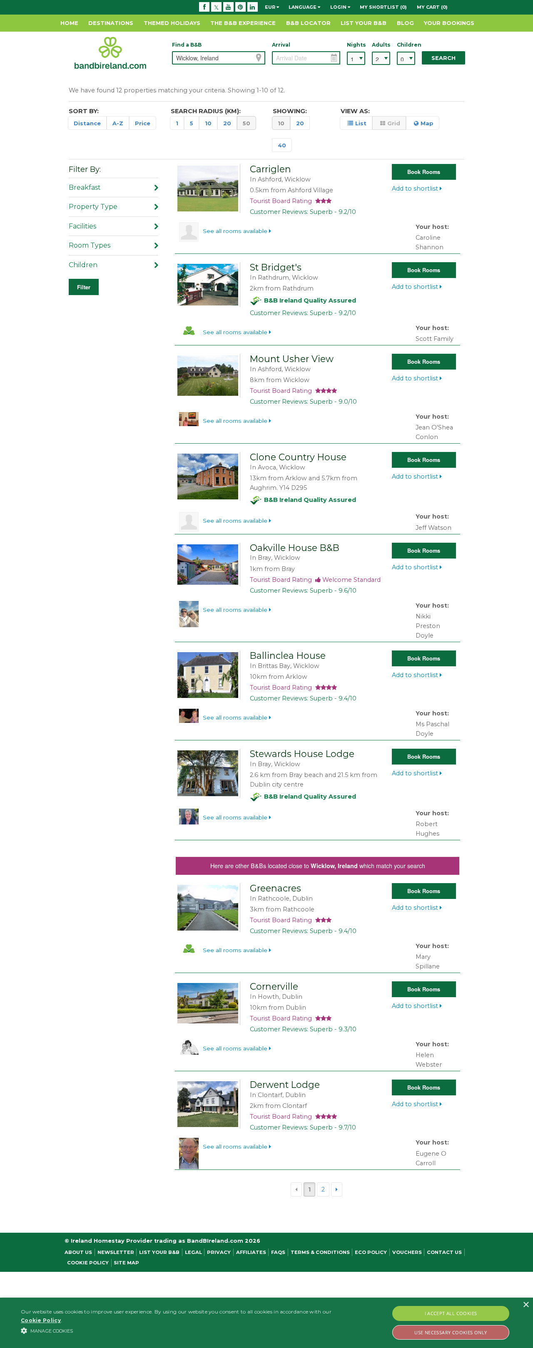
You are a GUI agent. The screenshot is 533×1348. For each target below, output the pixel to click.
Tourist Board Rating (282, 201)
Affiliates (251, 1252)
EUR (270, 7)
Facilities (82, 226)
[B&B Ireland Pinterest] (240, 7)
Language (303, 7)
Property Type (93, 207)
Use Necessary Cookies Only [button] (450, 1332)
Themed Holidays (172, 23)
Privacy (219, 1252)
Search (443, 58)
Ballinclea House (288, 655)
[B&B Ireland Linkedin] (253, 7)
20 (227, 123)
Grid (393, 123)
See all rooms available (236, 231)
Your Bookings (449, 23)
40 (282, 145)
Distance (87, 123)
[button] (180, 1330)
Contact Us (444, 1252)
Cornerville (274, 986)
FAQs (278, 1252)
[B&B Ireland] (110, 52)
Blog (405, 23)
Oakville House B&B (294, 547)
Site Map (126, 1263)
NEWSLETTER (115, 1252)
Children (406, 45)
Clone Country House (298, 457)
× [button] (526, 1305)
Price (142, 123)
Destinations (110, 23)
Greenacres (275, 888)
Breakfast (85, 187)
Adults (381, 45)
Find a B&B (187, 45)
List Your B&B (363, 23)
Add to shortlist (416, 188)
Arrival (281, 45)
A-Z (117, 123)
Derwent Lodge (285, 1084)
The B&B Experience (243, 23)
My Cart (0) (432, 7)
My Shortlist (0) (383, 7)
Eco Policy (371, 1252)
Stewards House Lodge (302, 753)
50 (246, 123)
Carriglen (270, 169)
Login (339, 7)
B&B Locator (308, 23)
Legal (193, 1252)
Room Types (89, 245)
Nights (356, 45)
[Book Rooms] (209, 188)
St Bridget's (275, 267)
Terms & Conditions (320, 1252)
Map (427, 123)
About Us (78, 1252)
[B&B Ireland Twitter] (216, 7)
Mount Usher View (292, 358)
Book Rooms (423, 172)
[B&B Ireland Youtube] (228, 7)
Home (69, 23)
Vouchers (407, 1252)
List (360, 123)
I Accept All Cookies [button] (451, 1313)
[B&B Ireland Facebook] (204, 7)
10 (208, 123)
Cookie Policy (88, 1263)
